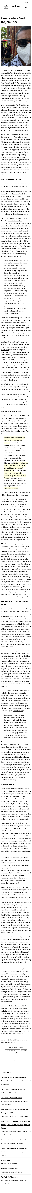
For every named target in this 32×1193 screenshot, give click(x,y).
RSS (17, 1053)
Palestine (24, 1040)
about (26, 3)
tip (26, 7)
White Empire (21, 120)
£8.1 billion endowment (18, 223)
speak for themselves (15, 221)
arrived (6, 717)
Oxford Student (18, 711)
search (6, 4)
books (6, 6)
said (12, 256)
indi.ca (16, 6)
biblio (6, 8)
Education (18, 1040)
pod (26, 9)
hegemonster (15, 1031)
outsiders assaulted (21, 211)
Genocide (3, 1042)
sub (26, 5)
